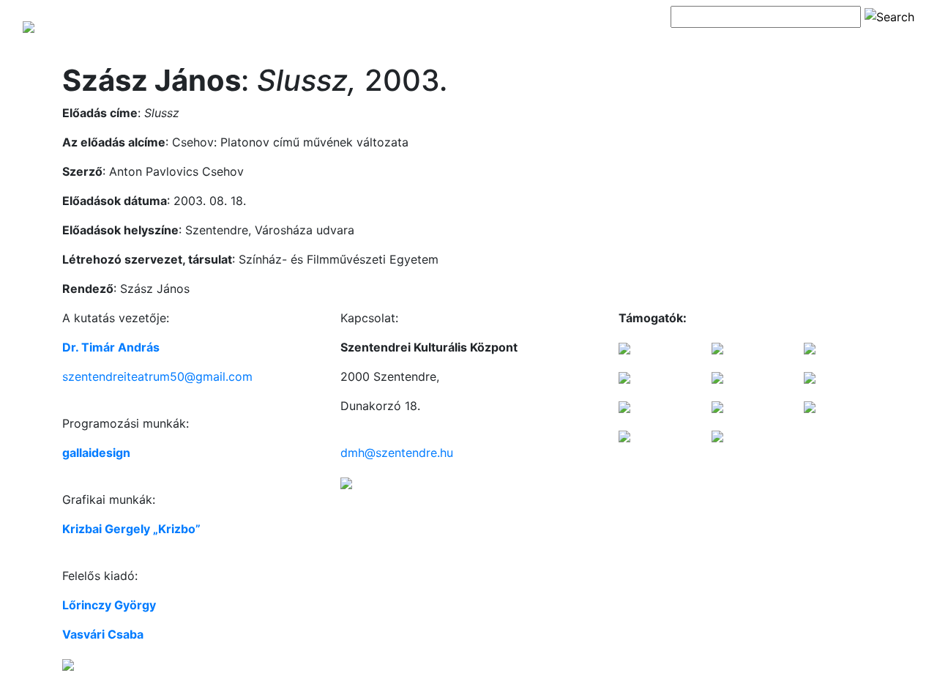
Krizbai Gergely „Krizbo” (131, 528)
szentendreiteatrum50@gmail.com (157, 376)
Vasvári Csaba (102, 634)
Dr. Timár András (111, 347)
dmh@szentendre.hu (396, 452)
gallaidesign (96, 452)
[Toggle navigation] (691, 42)
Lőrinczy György (109, 605)
